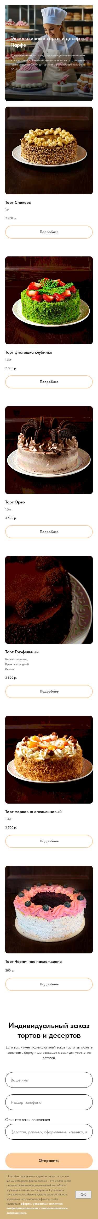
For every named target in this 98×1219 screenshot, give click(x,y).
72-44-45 (17, 643)
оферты (26, 1203)
